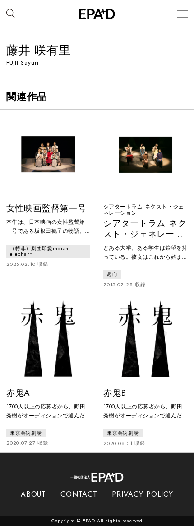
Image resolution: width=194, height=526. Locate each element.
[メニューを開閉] (182, 14)
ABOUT (33, 494)
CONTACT (78, 494)
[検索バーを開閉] (10, 14)
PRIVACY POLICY (143, 494)
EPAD (89, 520)
